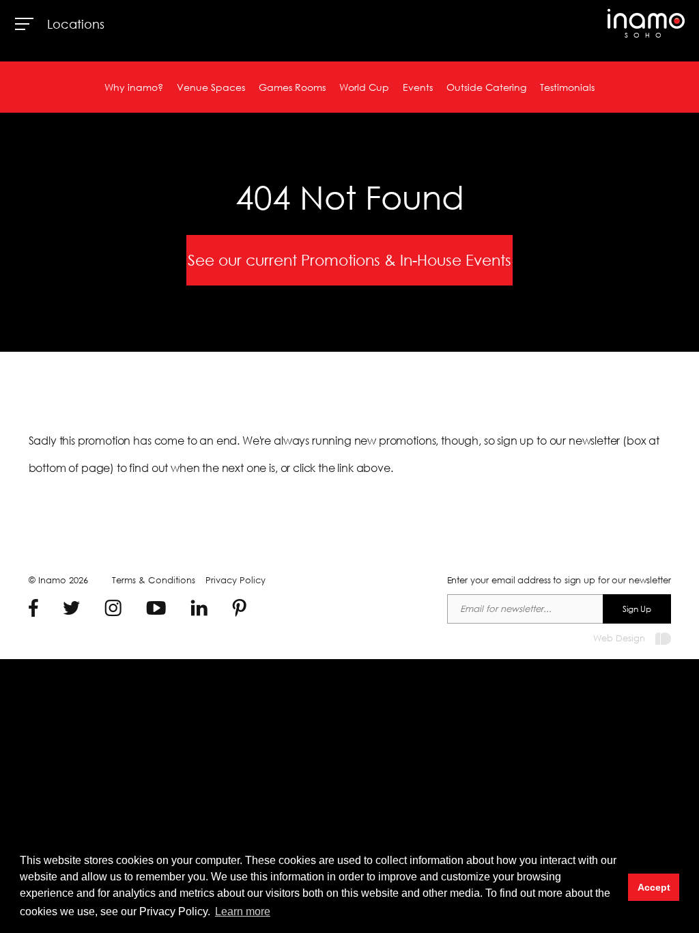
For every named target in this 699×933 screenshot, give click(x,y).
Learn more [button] (242, 911)
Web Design (619, 638)
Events (418, 87)
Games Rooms (292, 87)
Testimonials (567, 87)
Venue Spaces (211, 87)
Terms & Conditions (153, 580)
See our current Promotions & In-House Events (349, 259)
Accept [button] (654, 887)
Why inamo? (133, 87)
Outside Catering (486, 87)
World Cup (364, 87)
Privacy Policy (235, 580)
